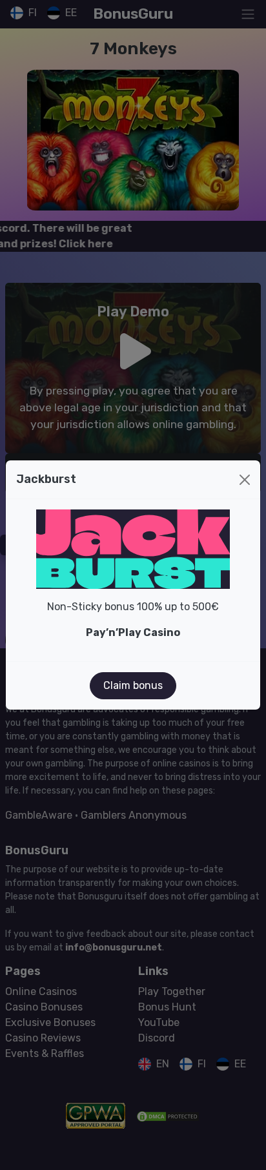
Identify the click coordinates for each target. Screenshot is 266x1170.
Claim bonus (133, 685)
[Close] (244, 479)
